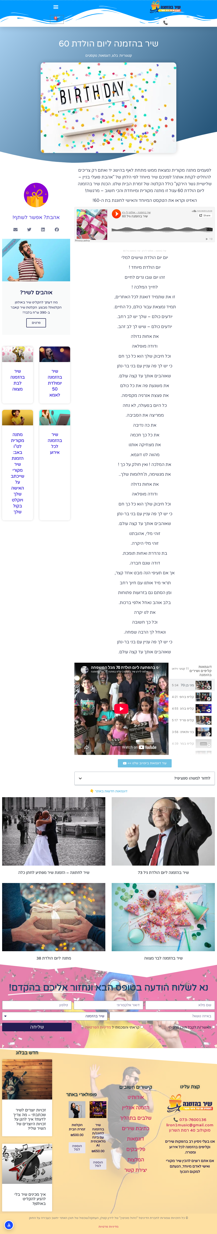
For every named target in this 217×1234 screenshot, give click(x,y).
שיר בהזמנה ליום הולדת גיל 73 (163, 872)
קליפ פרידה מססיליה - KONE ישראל (186, 720)
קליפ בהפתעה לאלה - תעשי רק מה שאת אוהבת (186, 697)
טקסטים (91, 56)
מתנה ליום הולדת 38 (53, 958)
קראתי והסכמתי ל (112, 1027)
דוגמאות (104, 56)
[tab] (191, 685)
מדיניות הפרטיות (98, 1027)
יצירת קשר (135, 1170)
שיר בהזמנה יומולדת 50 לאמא (55, 383)
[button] (56, 7)
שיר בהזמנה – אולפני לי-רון (154, 251)
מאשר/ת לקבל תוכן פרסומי (189, 1027)
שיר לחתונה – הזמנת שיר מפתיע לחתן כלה (53, 872)
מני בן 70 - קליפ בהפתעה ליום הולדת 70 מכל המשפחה (187, 685)
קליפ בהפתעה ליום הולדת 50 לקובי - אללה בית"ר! (187, 708)
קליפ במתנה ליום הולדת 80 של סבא (187, 744)
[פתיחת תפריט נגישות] (9, 1225)
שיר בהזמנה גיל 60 (131, 251)
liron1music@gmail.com (190, 1125)
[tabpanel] (121, 709)
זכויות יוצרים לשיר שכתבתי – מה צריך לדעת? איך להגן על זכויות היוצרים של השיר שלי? (29, 1119)
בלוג (115, 56)
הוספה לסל (98, 1164)
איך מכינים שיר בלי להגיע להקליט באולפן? (30, 1199)
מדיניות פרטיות (108, 1226)
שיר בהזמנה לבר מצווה (163, 958)
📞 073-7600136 (189, 1119)
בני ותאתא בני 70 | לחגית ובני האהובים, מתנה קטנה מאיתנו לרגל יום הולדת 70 (187, 732)
